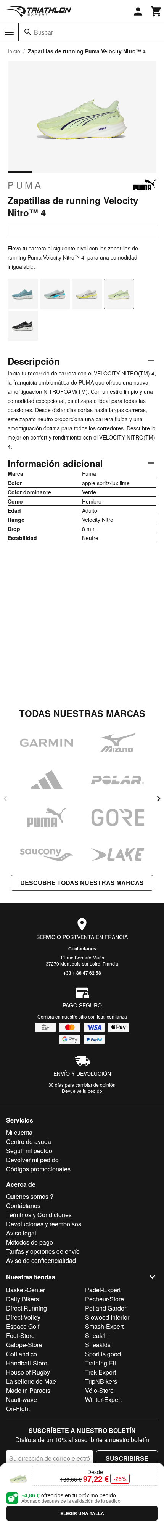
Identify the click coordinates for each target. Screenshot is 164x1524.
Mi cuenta (19, 1132)
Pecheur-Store (104, 1299)
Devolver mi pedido (32, 1159)
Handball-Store (26, 1363)
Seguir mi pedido (29, 1150)
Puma (25, 185)
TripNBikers (101, 1381)
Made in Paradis (28, 1390)
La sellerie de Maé (31, 1381)
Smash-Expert (104, 1326)
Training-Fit (100, 1363)
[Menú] (9, 32)
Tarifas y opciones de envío (43, 1251)
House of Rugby (28, 1372)
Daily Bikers (22, 1299)
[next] (158, 798)
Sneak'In (97, 1335)
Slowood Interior (107, 1317)
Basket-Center (25, 1289)
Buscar (43, 32)
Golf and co (21, 1353)
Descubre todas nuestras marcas (82, 882)
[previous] (5, 798)
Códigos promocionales (38, 1169)
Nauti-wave (21, 1399)
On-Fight (18, 1408)
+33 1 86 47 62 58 (82, 972)
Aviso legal (21, 1233)
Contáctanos (82, 948)
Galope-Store (24, 1344)
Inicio (14, 51)
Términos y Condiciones (39, 1214)
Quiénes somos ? (29, 1196)
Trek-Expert (100, 1372)
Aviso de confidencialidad (41, 1260)
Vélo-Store (99, 1390)
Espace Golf (22, 1326)
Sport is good (103, 1353)
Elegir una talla (82, 1513)
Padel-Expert (103, 1289)
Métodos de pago (29, 1242)
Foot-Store (20, 1335)
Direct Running (26, 1308)
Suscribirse (127, 1458)
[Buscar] (27, 32)
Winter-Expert (103, 1399)
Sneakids (98, 1344)
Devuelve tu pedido (82, 1091)
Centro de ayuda (28, 1141)
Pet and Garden (106, 1308)
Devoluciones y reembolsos (43, 1223)
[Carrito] (156, 11)
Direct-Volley (23, 1317)
